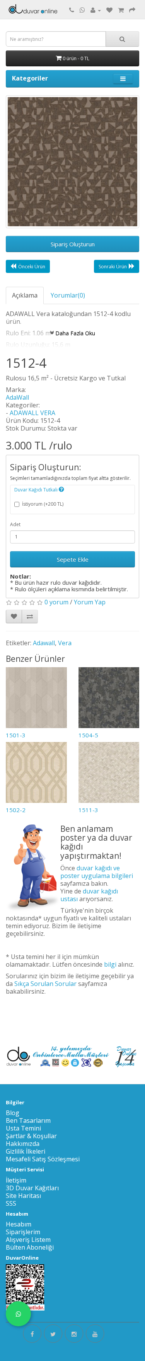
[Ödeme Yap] (132, 10)
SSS (11, 1203)
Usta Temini (23, 1128)
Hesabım (18, 1224)
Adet (15, 524)
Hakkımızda (22, 1143)
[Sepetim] (121, 10)
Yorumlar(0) (68, 295)
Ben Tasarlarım (28, 1120)
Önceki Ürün (31, 266)
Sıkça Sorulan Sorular (45, 983)
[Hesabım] (95, 10)
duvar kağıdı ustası (89, 895)
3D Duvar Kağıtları (32, 1188)
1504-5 (88, 735)
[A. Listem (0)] (109, 10)
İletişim (16, 1180)
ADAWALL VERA (32, 413)
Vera (65, 643)
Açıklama (25, 295)
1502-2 (16, 810)
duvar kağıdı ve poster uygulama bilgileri (96, 872)
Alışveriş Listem (28, 1239)
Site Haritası (23, 1195)
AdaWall (17, 397)
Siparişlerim (23, 1232)
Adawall (44, 643)
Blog (12, 1113)
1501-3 (16, 735)
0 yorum (56, 602)
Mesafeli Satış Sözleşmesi (43, 1159)
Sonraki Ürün (113, 266)
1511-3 (88, 810)
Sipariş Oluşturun (73, 244)
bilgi (110, 964)
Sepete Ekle (73, 559)
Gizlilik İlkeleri (25, 1151)
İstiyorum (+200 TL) (42, 504)
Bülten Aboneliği (30, 1247)
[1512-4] (72, 161)
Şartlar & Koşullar (31, 1136)
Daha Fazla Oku (74, 332)
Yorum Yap (90, 602)
